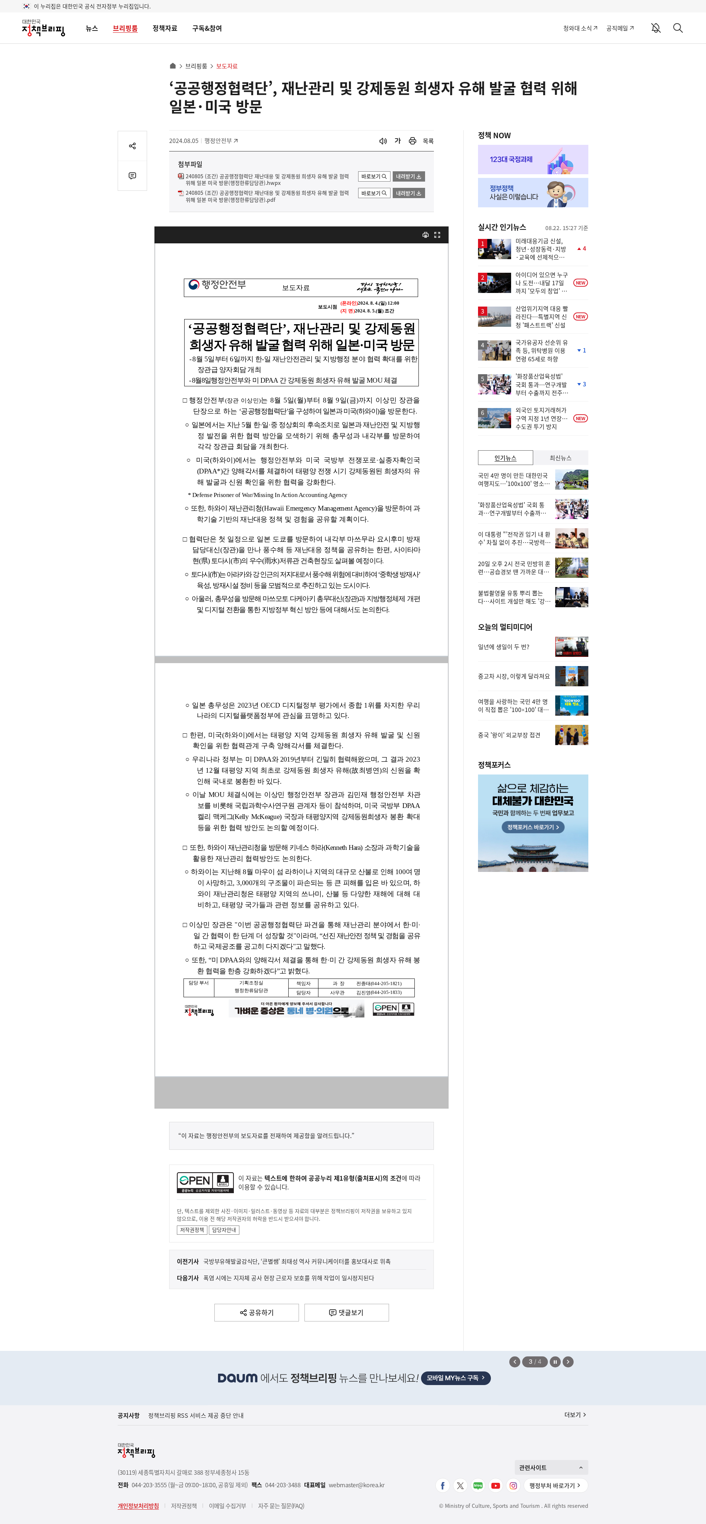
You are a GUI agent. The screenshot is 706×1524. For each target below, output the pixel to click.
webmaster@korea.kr (357, 1485)
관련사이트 (533, 1467)
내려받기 (405, 176)
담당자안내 (224, 1229)
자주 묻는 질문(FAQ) (281, 1505)
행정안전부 (220, 140)
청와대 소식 (577, 28)
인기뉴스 (506, 457)
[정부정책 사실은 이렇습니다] (533, 192)
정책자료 (165, 28)
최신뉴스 (561, 457)
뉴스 (92, 28)
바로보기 (371, 176)
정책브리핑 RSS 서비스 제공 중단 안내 (196, 1415)
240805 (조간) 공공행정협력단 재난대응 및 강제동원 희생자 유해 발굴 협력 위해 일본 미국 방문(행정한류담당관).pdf (267, 196)
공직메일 (617, 28)
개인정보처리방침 (138, 1505)
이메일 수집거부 (227, 1505)
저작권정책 (192, 1229)
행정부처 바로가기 (552, 1485)
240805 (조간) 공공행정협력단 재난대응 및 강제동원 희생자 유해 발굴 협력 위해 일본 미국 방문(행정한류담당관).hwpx (267, 179)
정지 (555, 1361)
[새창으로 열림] (412, 141)
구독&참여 (207, 28)
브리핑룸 (125, 28)
